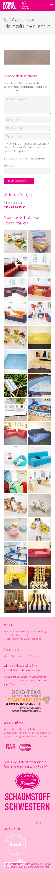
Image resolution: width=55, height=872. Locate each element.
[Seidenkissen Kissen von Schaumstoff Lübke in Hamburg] (15, 482)
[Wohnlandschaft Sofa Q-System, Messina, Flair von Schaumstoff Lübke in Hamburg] (40, 265)
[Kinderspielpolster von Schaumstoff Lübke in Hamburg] (40, 313)
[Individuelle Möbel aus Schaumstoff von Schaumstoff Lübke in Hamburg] (40, 337)
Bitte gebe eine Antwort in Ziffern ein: (24, 158)
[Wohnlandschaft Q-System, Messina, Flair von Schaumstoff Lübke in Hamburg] (15, 265)
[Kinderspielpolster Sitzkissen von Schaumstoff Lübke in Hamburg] (15, 241)
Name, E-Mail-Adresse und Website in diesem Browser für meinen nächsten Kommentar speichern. (27, 147)
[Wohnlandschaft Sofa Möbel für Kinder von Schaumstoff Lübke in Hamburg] (40, 289)
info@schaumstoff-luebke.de (26, 638)
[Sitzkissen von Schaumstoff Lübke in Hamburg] (15, 530)
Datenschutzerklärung (37, 866)
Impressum (17, 866)
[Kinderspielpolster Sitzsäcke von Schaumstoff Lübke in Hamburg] (15, 458)
